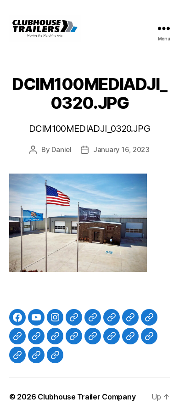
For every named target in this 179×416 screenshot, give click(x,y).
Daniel (61, 149)
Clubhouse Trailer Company (86, 396)
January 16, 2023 (121, 149)
